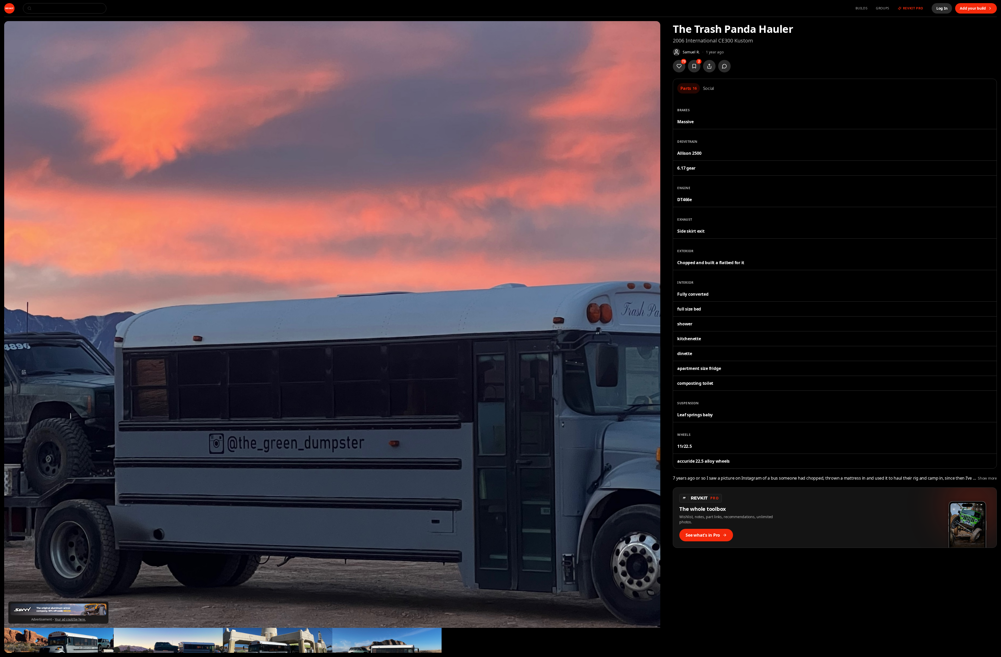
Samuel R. (691, 51)
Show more (987, 478)
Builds (862, 8)
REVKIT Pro (913, 8)
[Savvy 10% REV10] (58, 609)
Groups (882, 8)
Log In (942, 8)
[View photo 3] (168, 640)
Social (708, 88)
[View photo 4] (277, 640)
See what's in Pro (703, 535)
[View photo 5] (387, 640)
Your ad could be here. (70, 619)
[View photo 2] (59, 640)
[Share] (709, 66)
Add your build (973, 8)
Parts (688, 88)
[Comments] (724, 66)
